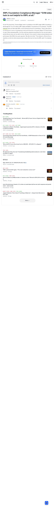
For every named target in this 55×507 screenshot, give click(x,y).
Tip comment (17, 93)
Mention (11, 93)
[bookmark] (46, 19)
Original (49, 9)
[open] (51, 19)
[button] (49, 19)
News (4, 9)
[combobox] (51, 2)
